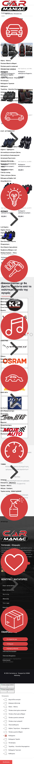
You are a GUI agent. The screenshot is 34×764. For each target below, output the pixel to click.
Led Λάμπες (5, 227)
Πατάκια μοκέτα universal (16, 717)
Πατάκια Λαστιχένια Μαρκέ (17, 714)
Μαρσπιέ (4, 422)
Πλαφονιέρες (5, 244)
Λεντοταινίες (5, 235)
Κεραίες (3, 310)
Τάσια (3, 167)
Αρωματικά (4, 540)
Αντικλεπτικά (5, 600)
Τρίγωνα (3, 597)
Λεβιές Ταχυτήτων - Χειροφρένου (19, 728)
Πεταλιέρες (5, 80)
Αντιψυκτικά (5, 537)
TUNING (3, 464)
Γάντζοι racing (5, 172)
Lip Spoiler (4, 408)
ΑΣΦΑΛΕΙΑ (4, 576)
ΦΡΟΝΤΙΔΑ (4, 522)
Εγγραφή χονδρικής (12, 648)
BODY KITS (4, 392)
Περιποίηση (4, 543)
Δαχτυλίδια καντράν (15, 699)
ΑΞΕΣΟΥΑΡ (4, 283)
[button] (27, 334)
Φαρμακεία (4, 595)
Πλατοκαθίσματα (14, 725)
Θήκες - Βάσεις (13, 707)
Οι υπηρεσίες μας (11, 639)
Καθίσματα (4, 86)
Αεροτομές (4, 414)
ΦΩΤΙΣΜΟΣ (4, 211)
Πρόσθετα (4, 546)
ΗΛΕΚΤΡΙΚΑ (4, 341)
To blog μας (9, 644)
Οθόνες (3, 356)
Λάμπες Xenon (5, 230)
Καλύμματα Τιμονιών (15, 750)
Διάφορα (3, 362)
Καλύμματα (4, 72)
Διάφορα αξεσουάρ (14, 703)
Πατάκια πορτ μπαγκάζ (15, 721)
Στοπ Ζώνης (5, 307)
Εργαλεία (4, 603)
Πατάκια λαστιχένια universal (17, 710)
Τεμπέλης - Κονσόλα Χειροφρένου (19, 746)
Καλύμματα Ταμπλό (14, 739)
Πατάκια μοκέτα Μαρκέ (16, 732)
